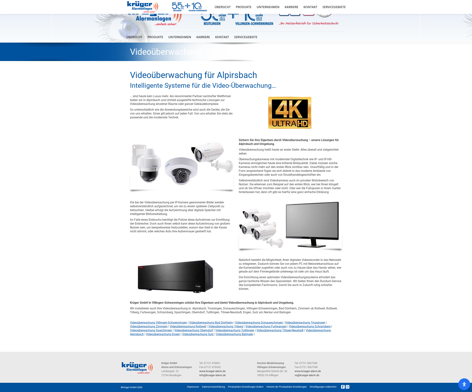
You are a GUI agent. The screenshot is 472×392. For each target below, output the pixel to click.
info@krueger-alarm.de (212, 375)
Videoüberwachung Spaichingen (151, 330)
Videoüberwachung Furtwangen (266, 326)
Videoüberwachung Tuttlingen (234, 330)
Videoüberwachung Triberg (225, 326)
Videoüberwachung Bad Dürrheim (211, 322)
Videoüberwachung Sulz (198, 334)
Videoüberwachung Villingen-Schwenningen (158, 322)
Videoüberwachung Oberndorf (193, 330)
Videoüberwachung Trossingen (305, 322)
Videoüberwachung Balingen (234, 334)
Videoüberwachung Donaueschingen (259, 322)
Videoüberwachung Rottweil (188, 326)
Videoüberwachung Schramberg (310, 326)
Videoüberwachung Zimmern (149, 326)
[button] (245, 387)
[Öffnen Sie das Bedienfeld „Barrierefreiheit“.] (464, 384)
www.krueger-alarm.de (212, 371)
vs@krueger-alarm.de (307, 375)
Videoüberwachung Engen (163, 334)
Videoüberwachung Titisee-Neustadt (279, 330)
